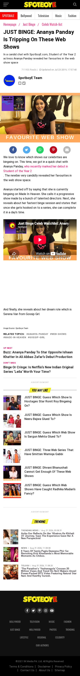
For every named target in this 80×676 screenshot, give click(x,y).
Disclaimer (44, 666)
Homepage (9, 24)
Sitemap (60, 670)
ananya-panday (38, 334)
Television (43, 16)
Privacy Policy (63, 666)
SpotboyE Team (30, 78)
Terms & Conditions (21, 666)
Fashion (72, 16)
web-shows (59, 334)
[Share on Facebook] (13, 150)
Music (58, 16)
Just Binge (29, 24)
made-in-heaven (15, 337)
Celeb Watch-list (52, 24)
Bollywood (26, 16)
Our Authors (42, 645)
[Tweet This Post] (26, 150)
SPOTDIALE (8, 16)
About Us (44, 670)
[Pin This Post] (53, 150)
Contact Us (27, 670)
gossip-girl (37, 337)
